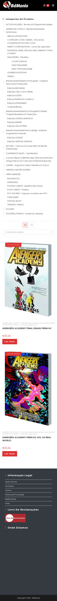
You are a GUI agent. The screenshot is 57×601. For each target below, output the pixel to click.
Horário (8, 490)
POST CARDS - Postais (17, 189)
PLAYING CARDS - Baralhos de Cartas (24, 186)
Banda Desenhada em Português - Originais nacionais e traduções (27, 82)
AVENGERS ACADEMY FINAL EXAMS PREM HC (27, 328)
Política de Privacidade (14, 494)
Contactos (9, 486)
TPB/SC (10, 76)
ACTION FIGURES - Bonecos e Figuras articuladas (29, 24)
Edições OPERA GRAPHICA (20, 118)
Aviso (7, 503)
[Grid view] (25, 225)
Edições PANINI (14, 122)
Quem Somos (11, 482)
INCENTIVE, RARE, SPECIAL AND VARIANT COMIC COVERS (30, 52)
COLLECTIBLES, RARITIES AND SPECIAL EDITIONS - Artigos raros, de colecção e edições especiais (30, 159)
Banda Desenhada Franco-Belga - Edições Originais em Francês (26, 132)
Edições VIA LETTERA (17, 126)
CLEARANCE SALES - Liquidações (22, 153)
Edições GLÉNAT (15, 137)
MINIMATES (12, 182)
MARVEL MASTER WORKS (18, 170)
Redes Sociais (10, 499)
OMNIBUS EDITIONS (17, 72)
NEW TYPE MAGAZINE (22, 69)
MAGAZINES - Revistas (17, 57)
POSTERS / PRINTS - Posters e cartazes (24, 213)
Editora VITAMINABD (17, 103)
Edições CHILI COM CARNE (20, 92)
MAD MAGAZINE (19, 65)
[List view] (31, 225)
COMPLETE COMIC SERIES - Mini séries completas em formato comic (25, 41)
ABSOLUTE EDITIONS (17, 36)
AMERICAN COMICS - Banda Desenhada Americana (25, 30)
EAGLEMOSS (13, 178)
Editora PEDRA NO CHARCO (20, 99)
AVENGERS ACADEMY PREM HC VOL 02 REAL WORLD (26, 439)
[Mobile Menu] (52, 5)
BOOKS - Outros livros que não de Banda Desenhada (26, 147)
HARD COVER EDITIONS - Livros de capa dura (28, 46)
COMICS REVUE (19, 61)
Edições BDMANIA (16, 88)
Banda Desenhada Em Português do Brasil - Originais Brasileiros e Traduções (27, 112)
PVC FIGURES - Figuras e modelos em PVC (27, 193)
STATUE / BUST (14, 201)
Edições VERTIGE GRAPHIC (19, 141)
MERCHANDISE (13, 174)
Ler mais (10, 341)
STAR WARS (13, 197)
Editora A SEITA (14, 95)
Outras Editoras (14, 107)
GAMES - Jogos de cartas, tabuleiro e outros (27, 165)
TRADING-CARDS (15, 204)
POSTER (10, 209)
